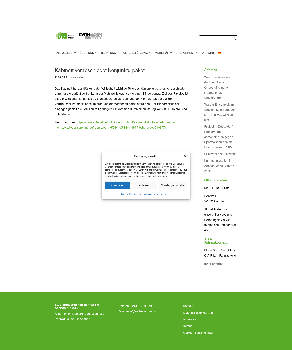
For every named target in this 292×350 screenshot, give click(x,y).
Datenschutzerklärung (149, 193)
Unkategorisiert (77, 77)
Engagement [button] (185, 53)
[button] (185, 156)
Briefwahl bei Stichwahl (220, 153)
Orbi (211, 53)
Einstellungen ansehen (172, 185)
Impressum (166, 193)
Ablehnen (144, 185)
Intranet (188, 326)
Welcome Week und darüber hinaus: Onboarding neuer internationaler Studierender (217, 87)
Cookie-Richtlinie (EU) (198, 332)
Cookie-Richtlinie (129, 193)
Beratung (108, 53)
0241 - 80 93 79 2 (142, 305)
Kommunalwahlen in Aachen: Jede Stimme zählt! (219, 165)
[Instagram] (203, 53)
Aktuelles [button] (64, 53)
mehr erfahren (213, 263)
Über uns (87, 53)
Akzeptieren (117, 185)
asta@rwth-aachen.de (141, 311)
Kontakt (188, 305)
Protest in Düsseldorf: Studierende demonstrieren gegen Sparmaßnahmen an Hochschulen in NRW (218, 136)
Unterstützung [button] (135, 53)
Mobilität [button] (161, 53)
